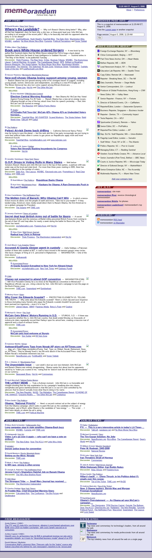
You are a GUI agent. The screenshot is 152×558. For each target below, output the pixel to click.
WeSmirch (91, 537)
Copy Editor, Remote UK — (117, 75)
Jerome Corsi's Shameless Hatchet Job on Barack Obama (35, 472)
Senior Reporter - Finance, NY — (118, 98)
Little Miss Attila (55, 442)
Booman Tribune (57, 60)
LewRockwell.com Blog (33, 69)
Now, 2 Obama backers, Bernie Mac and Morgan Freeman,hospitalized (105, 489)
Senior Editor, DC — (114, 126)
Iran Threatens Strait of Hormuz (96, 457)
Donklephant (46, 288)
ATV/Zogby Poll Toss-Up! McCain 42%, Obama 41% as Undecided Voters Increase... (48, 113)
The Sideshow (35, 67)
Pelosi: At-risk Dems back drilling (27, 130)
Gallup (35, 119)
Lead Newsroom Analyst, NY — (118, 67)
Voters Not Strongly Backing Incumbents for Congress (39, 148)
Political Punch (86, 510)
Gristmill (140, 508)
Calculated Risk (23, 493)
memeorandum (104, 191)
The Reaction (27, 106)
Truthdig (84, 67)
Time (101, 434)
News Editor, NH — (114, 94)
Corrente (27, 430)
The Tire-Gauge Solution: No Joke (97, 436)
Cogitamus (61, 394)
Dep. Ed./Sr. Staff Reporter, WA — (121, 134)
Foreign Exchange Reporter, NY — (120, 51)
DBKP (31, 307)
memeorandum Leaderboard (110, 205)
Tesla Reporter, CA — (112, 118)
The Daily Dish (62, 39)
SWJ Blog (11, 479)
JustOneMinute (22, 39)
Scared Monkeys (56, 117)
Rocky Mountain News (30, 453)
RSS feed (118, 220)
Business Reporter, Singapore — (121, 110)
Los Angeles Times (26, 245)
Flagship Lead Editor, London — (118, 138)
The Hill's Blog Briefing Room (28, 475)
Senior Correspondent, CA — (116, 87)
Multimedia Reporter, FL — (119, 173)
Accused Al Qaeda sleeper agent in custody (32, 247)
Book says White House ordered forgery (34, 50)
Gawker (69, 307)
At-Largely (31, 62)
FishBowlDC (37, 356)
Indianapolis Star (33, 425)
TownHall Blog (28, 117)
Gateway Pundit (65, 268)
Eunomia (48, 41)
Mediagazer (92, 530)
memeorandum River (107, 195)
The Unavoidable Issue (18, 364)
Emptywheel (10, 67)
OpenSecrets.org (102, 508)
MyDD (35, 392)
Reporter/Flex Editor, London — (115, 130)
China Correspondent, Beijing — (116, 55)
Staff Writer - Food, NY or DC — (119, 142)
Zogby (15, 110)
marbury (16, 41)
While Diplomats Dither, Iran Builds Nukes (102, 467)
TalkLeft (24, 119)
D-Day (46, 60)
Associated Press (20, 264)
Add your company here (122, 179)
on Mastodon (119, 223)
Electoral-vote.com (53, 172)
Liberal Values (22, 307)
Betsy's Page (55, 307)
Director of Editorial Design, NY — (121, 166)
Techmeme (92, 523)
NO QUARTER (41, 117)
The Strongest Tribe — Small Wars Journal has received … (35, 481)
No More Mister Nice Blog (32, 41)
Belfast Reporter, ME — (112, 63)
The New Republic (24, 392)
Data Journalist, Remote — (117, 83)
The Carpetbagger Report (48, 62)
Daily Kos (20, 172)
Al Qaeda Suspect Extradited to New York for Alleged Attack (42, 266)
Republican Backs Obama (49, 180)
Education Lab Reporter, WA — (120, 71)
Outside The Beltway (134, 505)
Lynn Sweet (89, 512)
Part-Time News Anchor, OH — (119, 59)
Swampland (31, 288)
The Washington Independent (48, 237)
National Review (98, 451)
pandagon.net (105, 430)
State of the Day (12, 69)
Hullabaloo (93, 425)
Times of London (30, 214)
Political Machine (19, 62)
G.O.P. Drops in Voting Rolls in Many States (33, 162)
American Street (61, 67)
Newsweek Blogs (23, 374)
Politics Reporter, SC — (117, 146)
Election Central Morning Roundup (31, 96)
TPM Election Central (34, 94)
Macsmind (117, 510)
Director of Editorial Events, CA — (120, 102)
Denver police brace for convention (23, 448)
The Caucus (31, 172)
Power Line (21, 87)
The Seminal (22, 67)
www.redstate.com (58, 140)
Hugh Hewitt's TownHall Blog (42, 39)
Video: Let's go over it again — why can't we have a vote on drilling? (35, 437)
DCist (24, 344)
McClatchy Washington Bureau (35, 75)
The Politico (22, 47)
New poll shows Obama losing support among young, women (46, 77)
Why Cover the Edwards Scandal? (25, 297)
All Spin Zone (47, 67)
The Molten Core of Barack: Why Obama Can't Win (37, 198)
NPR (62, 62)
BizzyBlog (111, 439)
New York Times (27, 26)
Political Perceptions (62, 41)
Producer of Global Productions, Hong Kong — (122, 90)
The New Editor (22, 442)
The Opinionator (98, 505)
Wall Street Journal (31, 232)
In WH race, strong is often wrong (22, 465)
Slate (21, 295)
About (128, 10)
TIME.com (20, 174)
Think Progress (22, 60)
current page (110, 30)
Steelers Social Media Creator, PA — (122, 154)
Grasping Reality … (27, 394)
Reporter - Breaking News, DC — (118, 79)
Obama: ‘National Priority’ (20, 403)
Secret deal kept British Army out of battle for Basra (38, 216)
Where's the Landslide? (22, 29)
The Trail (26, 313)
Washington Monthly (70, 64)
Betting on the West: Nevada (19, 455)
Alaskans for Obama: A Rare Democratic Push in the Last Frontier (50, 185)
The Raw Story (36, 60)
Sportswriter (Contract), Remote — (118, 122)
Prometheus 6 (69, 172)
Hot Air (30, 87)
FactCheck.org (88, 498)
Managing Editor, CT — (118, 150)
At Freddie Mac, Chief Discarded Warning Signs (29, 491)
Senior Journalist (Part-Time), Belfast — (122, 158)
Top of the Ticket (98, 481)
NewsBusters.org (23, 356)
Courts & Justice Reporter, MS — (122, 162)
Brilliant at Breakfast (74, 62)
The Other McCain (45, 87)
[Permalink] (6, 26)
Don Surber (26, 336)
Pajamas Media (42, 307)
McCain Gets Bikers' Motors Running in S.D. (31, 315)
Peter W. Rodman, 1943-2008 (95, 448)
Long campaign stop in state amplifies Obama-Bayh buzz (34, 427)
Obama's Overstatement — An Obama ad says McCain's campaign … (109, 501)
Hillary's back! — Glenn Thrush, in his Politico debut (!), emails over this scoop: (109, 477)
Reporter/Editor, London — (121, 106)
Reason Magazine (12, 64)
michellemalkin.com (37, 140)
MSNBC (8, 41)
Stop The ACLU (37, 442)
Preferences (139, 10)
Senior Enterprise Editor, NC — (120, 169)
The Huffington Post (31, 195)
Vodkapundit (21, 257)
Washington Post (29, 185)
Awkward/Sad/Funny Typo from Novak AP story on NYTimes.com (43, 346)
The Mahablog (45, 392)
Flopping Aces (40, 226)
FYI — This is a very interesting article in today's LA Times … (112, 427)
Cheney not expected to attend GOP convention (33, 279)
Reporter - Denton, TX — (119, 114)
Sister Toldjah (81, 41)
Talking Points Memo (47, 106)
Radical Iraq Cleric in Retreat (25, 234)
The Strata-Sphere (29, 64)
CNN (9, 276)
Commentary (47, 374)
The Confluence (37, 493)
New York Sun (96, 455)
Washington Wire (77, 39)
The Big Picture (52, 493)
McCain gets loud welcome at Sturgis (30, 333)
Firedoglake (74, 67)
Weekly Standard (103, 446)
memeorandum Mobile (107, 201)
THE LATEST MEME (16, 383)
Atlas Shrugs (96, 470)
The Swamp (21, 208)
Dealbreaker (10, 496)
